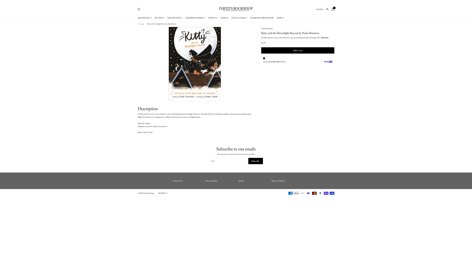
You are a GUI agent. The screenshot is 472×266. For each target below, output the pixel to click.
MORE (279, 18)
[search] (139, 9)
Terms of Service (278, 180)
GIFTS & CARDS (238, 18)
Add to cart (297, 50)
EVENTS (211, 18)
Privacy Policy (211, 180)
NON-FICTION (173, 18)
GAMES (223, 18)
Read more (325, 37)
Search (241, 180)
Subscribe (255, 161)
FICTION (158, 18)
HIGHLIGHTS (144, 18)
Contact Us (178, 180)
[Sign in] (327, 9)
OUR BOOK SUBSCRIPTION (262, 18)
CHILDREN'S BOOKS (194, 18)
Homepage (141, 24)
